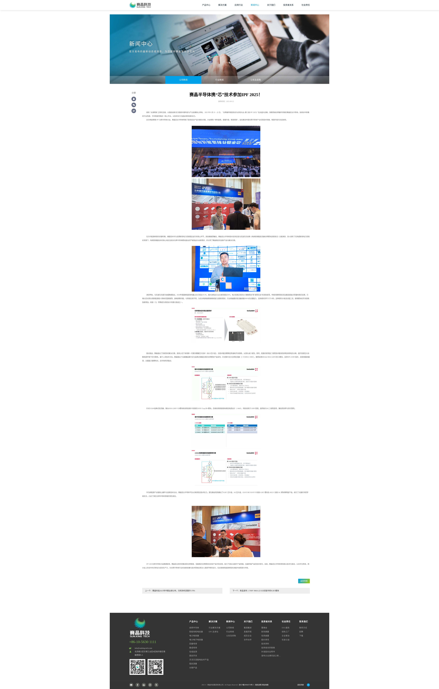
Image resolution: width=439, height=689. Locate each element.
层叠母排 (193, 644)
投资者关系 (288, 5)
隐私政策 (258, 685)
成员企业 (248, 636)
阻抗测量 (193, 664)
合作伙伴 (248, 640)
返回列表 (304, 581)
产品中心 (206, 5)
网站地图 (265, 685)
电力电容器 (194, 636)
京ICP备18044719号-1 (246, 685)
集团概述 (248, 628)
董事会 (264, 628)
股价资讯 (265, 640)
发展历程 (248, 632)
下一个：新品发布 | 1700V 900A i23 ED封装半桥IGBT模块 (256, 591)
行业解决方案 (214, 628)
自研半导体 (194, 628)
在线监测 (193, 652)
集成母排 (193, 648)
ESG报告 (286, 628)
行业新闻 (219, 80)
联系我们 (303, 621)
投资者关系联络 (268, 648)
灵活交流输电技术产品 (199, 660)
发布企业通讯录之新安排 (271, 656)
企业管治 (286, 636)
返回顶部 (300, 685)
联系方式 (303, 628)
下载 (301, 636)
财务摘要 (265, 632)
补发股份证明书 (268, 652)
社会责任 (306, 5)
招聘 (301, 632)
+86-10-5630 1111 (142, 642)
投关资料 (265, 644)
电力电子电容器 (196, 640)
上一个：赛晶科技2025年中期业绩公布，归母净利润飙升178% (170, 591)
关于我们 (271, 5)
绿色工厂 (286, 632)
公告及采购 (255, 80)
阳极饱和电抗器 (196, 632)
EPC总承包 (213, 632)
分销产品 (193, 668)
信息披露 (265, 636)
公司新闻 (183, 80)
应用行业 (239, 5)
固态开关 (193, 656)
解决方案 (222, 5)
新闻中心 (255, 5)
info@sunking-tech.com (143, 648)
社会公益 (286, 640)
